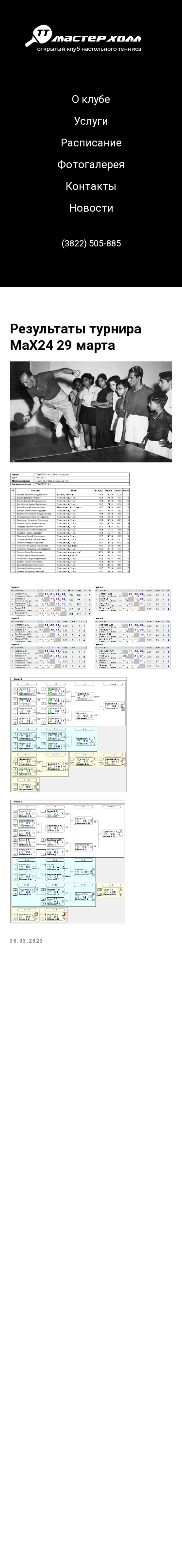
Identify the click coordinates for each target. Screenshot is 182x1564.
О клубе (91, 99)
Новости (91, 208)
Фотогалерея (91, 164)
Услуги (91, 121)
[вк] (91, 270)
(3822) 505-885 (91, 243)
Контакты (91, 186)
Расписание (91, 143)
